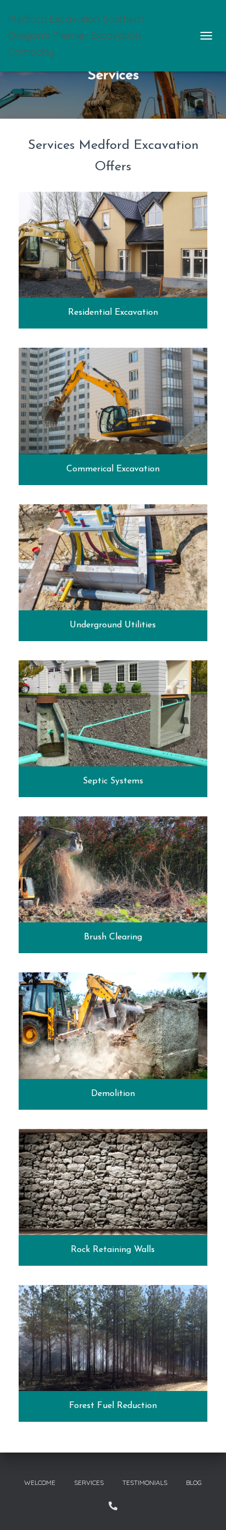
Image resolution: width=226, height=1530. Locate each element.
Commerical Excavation (113, 469)
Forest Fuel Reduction (113, 1405)
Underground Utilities (113, 625)
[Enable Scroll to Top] (204, 1508)
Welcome (39, 1482)
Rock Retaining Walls (113, 1249)
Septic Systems (113, 781)
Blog (194, 1482)
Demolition (113, 1093)
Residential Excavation (113, 312)
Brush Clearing (113, 937)
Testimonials (144, 1482)
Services (89, 1482)
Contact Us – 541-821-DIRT (113, 1506)
